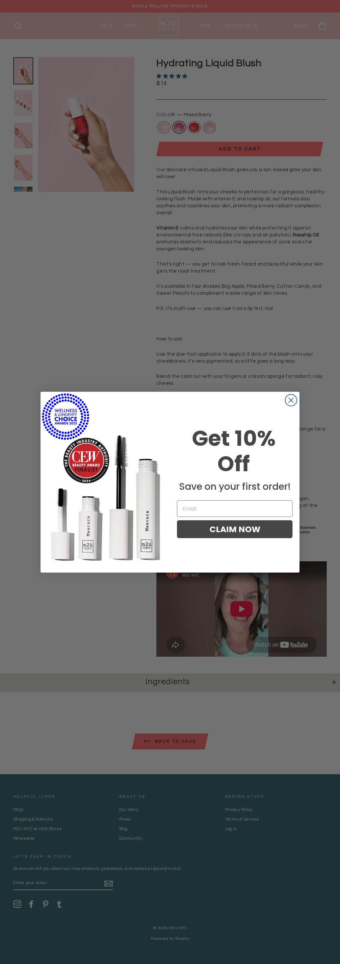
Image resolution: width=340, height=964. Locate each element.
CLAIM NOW (235, 529)
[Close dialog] (291, 400)
